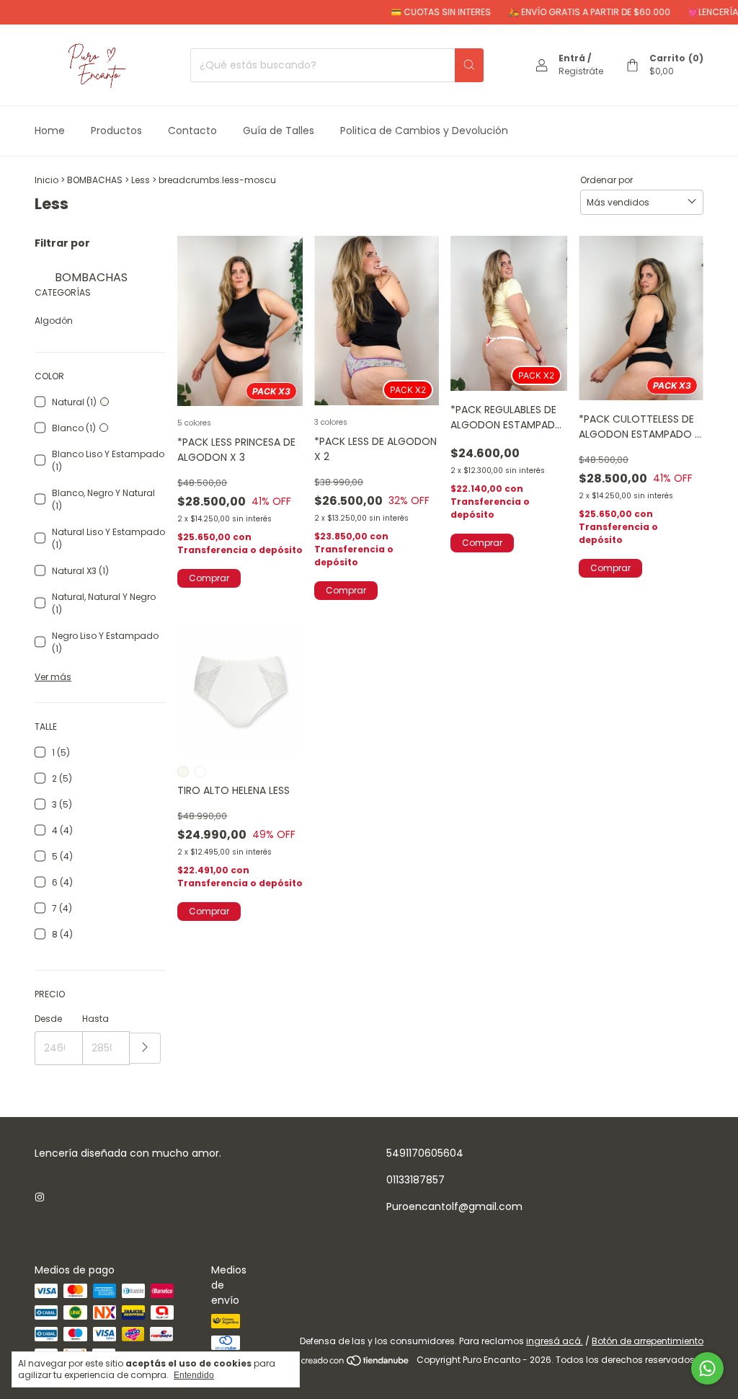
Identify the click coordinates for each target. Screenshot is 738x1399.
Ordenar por (606, 180)
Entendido (194, 1375)
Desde (48, 1018)
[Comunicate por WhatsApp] (707, 1368)
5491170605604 (424, 1153)
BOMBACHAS (95, 180)
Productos (116, 130)
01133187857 (415, 1180)
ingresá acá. (554, 1341)
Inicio (46, 180)
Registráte (581, 71)
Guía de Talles (278, 130)
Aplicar (145, 1048)
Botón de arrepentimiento (647, 1341)
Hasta (95, 1018)
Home (50, 130)
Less (140, 180)
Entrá (572, 58)
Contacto (192, 130)
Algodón (54, 320)
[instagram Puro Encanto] (40, 1197)
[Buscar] (469, 65)
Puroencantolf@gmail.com (454, 1206)
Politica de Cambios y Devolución (424, 130)
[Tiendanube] (356, 1363)
